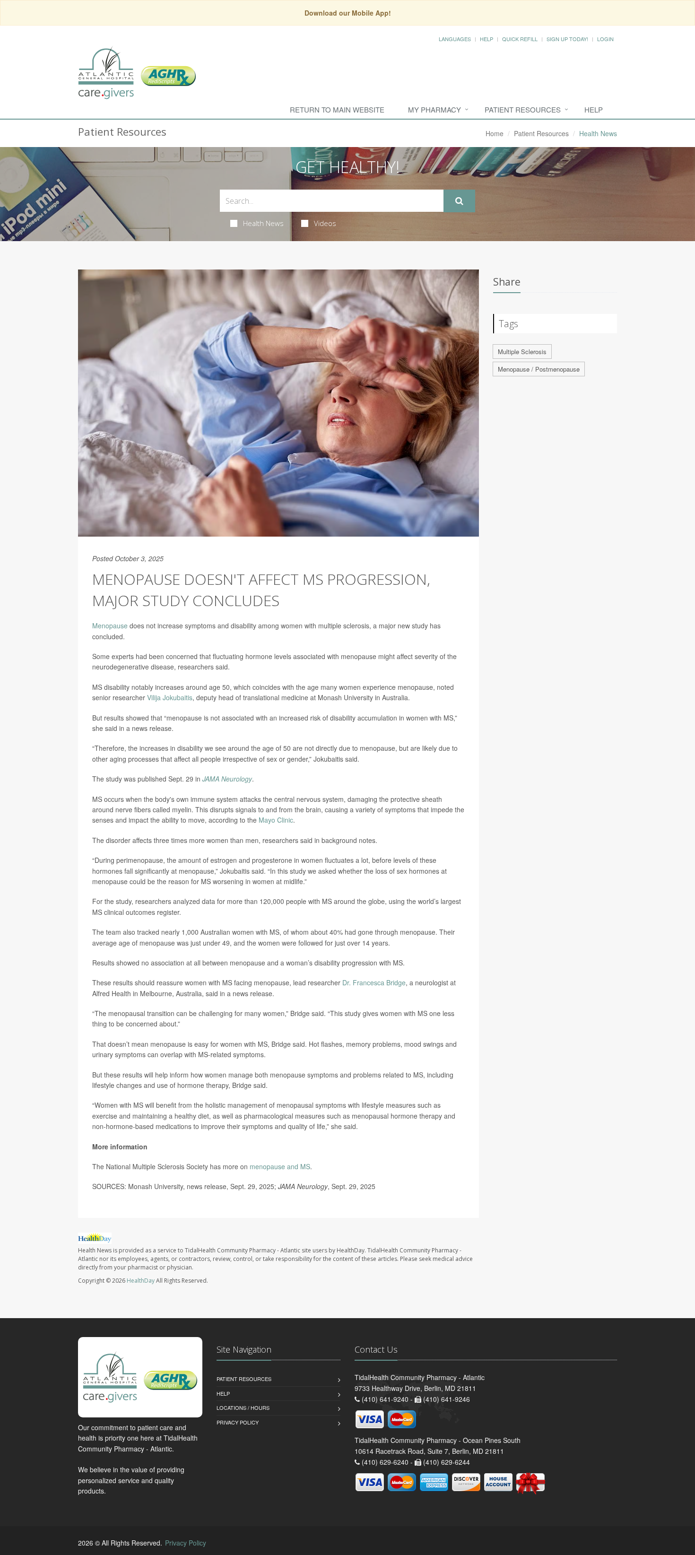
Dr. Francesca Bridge (374, 982)
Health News (263, 223)
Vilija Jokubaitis (169, 697)
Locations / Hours (243, 1407)
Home (495, 133)
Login (605, 39)
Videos (325, 223)
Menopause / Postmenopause (539, 369)
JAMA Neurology (227, 778)
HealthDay (141, 1281)
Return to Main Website (337, 109)
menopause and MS (280, 1166)
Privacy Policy (238, 1422)
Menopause (110, 625)
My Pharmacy (434, 109)
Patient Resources (523, 109)
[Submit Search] (459, 201)
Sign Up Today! (567, 39)
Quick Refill (520, 39)
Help (486, 39)
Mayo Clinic (276, 820)
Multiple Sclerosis (522, 351)
